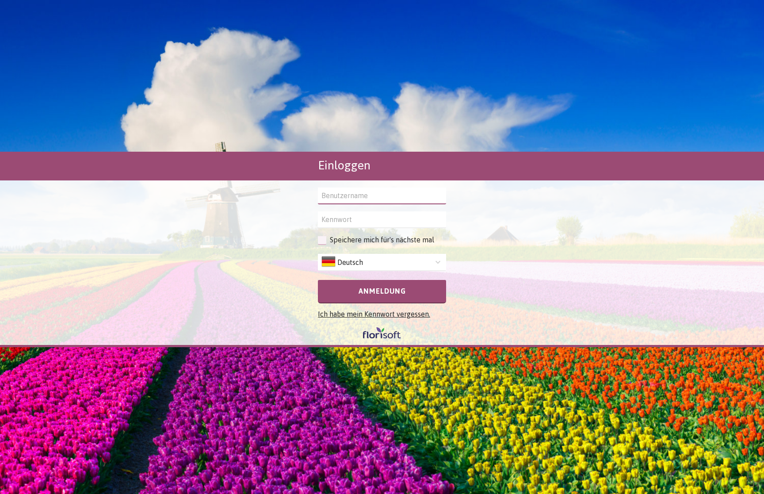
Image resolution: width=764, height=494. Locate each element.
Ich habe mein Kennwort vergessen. (374, 314)
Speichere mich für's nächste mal (382, 239)
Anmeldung (382, 291)
